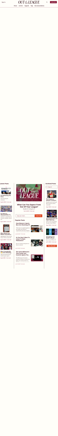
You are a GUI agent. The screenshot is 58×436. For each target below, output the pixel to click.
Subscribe (38, 216)
